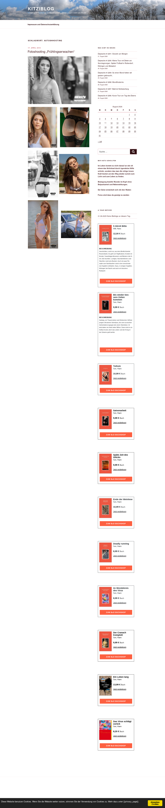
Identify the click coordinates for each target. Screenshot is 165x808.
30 (135, 131)
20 (117, 127)
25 (105, 131)
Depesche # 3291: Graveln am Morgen (113, 53)
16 (135, 123)
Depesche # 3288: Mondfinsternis (111, 82)
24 (100, 131)
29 (129, 131)
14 (123, 123)
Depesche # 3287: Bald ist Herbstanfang (113, 89)
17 (100, 127)
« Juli (100, 141)
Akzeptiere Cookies (155, 803)
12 (111, 123)
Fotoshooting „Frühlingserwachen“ (51, 51)
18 (105, 127)
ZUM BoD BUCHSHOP (116, 281)
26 (111, 131)
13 (117, 123)
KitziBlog (41, 8)
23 (135, 127)
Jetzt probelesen (119, 238)
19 (111, 127)
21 (123, 127)
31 (100, 135)
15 (129, 123)
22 (129, 127)
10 (100, 123)
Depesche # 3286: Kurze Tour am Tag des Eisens (117, 95)
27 (117, 131)
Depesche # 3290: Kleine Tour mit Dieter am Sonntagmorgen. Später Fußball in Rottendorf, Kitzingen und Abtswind (115, 63)
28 (123, 131)
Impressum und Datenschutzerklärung (43, 24)
